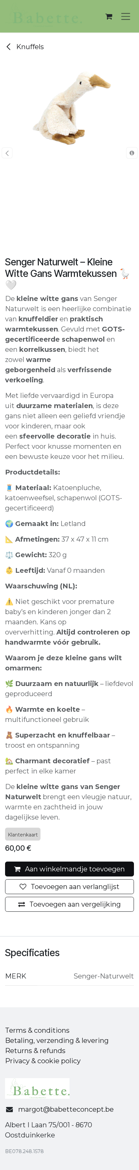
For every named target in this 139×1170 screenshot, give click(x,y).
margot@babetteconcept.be (66, 1109)
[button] (7, 152)
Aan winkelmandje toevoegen (74, 869)
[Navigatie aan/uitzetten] (125, 16)
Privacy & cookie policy (43, 1061)
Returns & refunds (35, 1051)
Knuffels (29, 47)
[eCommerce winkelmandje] (108, 16)
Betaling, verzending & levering (57, 1040)
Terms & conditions (37, 1030)
